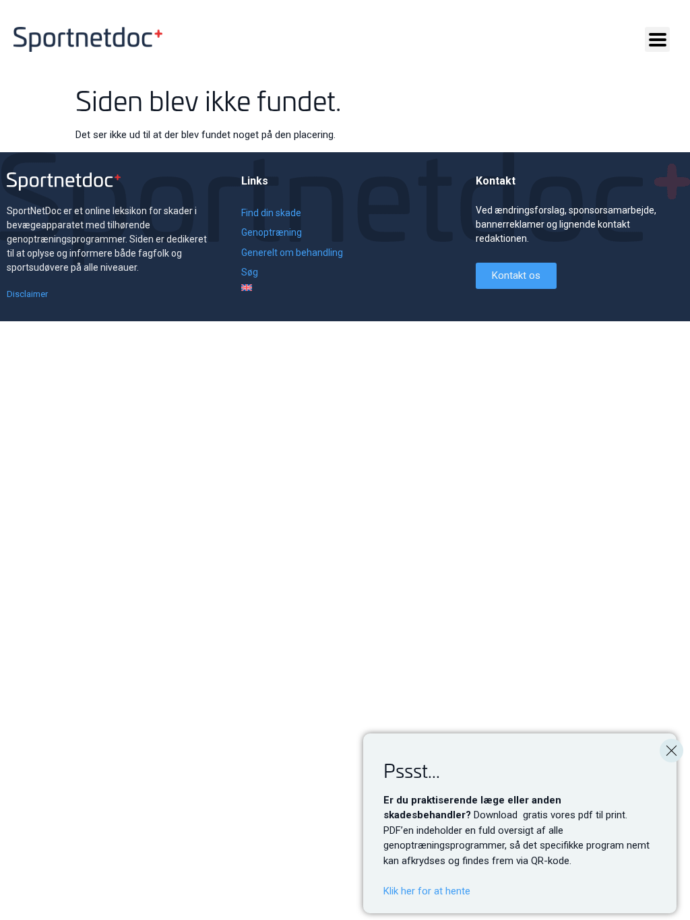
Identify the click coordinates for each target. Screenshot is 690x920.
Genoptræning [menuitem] (271, 232)
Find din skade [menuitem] (271, 212)
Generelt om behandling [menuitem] (292, 252)
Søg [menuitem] (249, 272)
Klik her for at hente (426, 891)
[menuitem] (292, 288)
